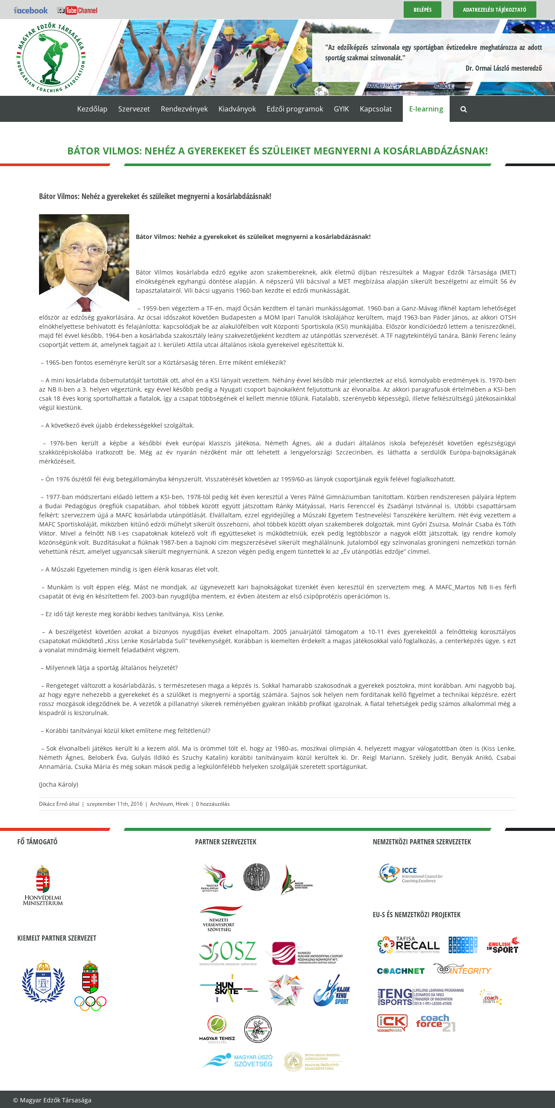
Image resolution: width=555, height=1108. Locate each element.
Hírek (182, 803)
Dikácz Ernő (53, 803)
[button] (463, 109)
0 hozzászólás (213, 803)
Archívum (161, 803)
